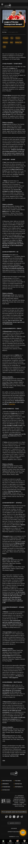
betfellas (5, 42)
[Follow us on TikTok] (18, 816)
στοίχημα (5, 38)
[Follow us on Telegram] (21, 816)
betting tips (18, 42)
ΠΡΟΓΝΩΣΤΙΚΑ (18, 784)
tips (12, 38)
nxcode (17, 836)
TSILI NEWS (17, 780)
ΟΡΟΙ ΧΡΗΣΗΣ (14, 828)
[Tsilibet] (8, 6)
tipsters (18, 38)
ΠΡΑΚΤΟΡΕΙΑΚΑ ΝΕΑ (7, 780)
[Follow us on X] (6, 816)
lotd (4, 46)
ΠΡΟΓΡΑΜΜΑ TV (19, 787)
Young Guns (12, 404)
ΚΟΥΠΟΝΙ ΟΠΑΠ (6, 790)
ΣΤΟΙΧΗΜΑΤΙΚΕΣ (6, 787)
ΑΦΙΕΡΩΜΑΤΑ (5, 784)
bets (11, 42)
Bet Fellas (4, 32)
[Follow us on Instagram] (14, 816)
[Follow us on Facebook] (10, 816)
